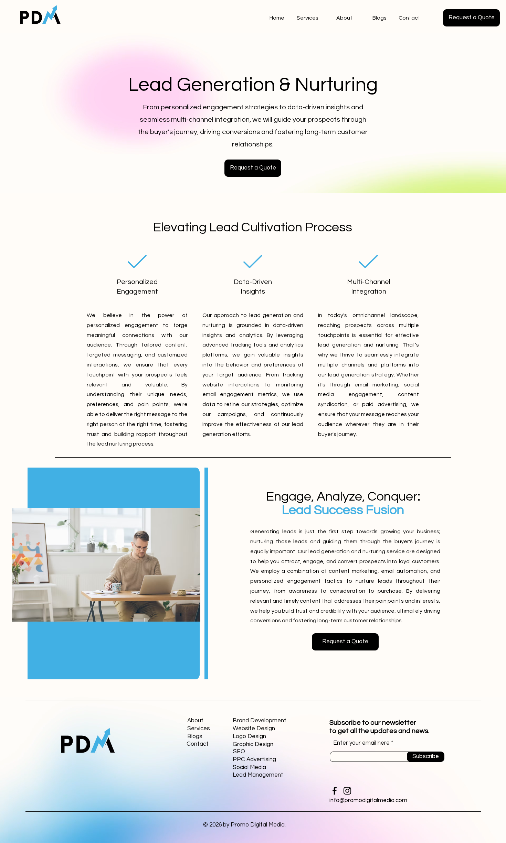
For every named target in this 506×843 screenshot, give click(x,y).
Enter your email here (361, 743)
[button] (471, 17)
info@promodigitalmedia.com (368, 800)
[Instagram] (347, 791)
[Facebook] (334, 791)
